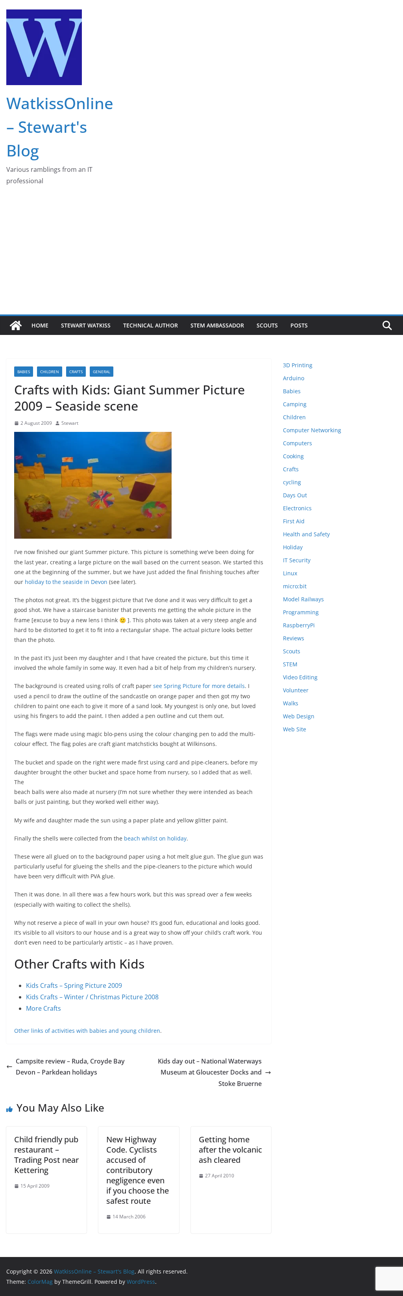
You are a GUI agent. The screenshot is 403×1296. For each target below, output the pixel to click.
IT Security (297, 560)
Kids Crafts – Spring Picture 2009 (74, 985)
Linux (290, 573)
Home (39, 325)
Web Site (294, 729)
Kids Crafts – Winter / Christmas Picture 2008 (92, 997)
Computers (297, 443)
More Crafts (43, 1008)
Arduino (293, 378)
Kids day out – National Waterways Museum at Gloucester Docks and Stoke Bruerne (210, 1072)
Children (49, 371)
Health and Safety (306, 534)
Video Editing (300, 677)
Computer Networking (312, 430)
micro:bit (295, 586)
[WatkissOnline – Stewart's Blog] (15, 325)
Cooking (293, 456)
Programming (301, 612)
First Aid (294, 521)
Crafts (76, 371)
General (101, 371)
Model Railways (303, 599)
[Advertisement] (201, 255)
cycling (292, 482)
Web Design (298, 716)
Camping (295, 404)
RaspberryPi (299, 625)
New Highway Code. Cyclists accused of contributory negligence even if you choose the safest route (137, 1170)
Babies (23, 371)
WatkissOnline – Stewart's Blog (59, 126)
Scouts (267, 325)
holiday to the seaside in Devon (66, 582)
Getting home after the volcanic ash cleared (230, 1149)
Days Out (295, 495)
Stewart (69, 423)
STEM (290, 664)
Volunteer (296, 690)
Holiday (293, 547)
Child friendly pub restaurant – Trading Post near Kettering (46, 1154)
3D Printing (297, 365)
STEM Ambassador (217, 325)
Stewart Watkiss (86, 325)
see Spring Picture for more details (199, 686)
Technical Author (150, 325)
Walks (290, 703)
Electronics (297, 508)
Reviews (293, 638)
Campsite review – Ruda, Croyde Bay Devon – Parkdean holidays (70, 1067)
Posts (299, 325)
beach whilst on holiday (155, 838)
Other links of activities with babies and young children (87, 1030)
